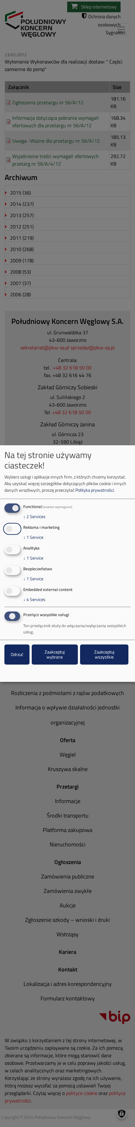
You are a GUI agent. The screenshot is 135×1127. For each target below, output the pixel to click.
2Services (34, 517)
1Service (33, 537)
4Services (34, 599)
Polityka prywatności (94, 490)
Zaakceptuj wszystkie (104, 654)
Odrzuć (17, 654)
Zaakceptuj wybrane (55, 654)
